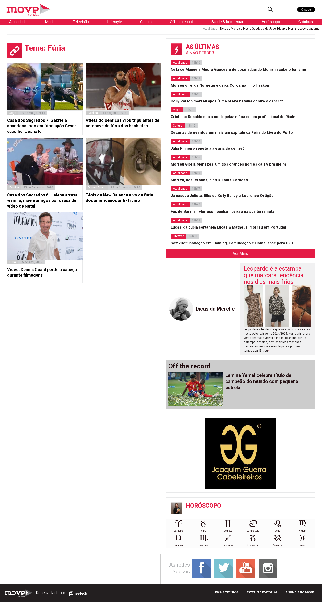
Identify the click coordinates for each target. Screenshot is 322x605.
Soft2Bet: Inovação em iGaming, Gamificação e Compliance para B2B (232, 243)
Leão (277, 530)
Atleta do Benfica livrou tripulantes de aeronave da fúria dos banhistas (122, 123)
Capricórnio (252, 545)
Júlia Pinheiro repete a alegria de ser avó (208, 148)
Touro (203, 530)
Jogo (12, 113)
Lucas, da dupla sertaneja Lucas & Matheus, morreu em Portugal (228, 227)
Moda (49, 22)
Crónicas (305, 22)
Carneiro (178, 530)
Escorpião (203, 545)
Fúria (12, 262)
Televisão (81, 22)
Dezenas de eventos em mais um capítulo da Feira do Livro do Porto (232, 132)
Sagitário (228, 545)
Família (14, 187)
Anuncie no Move (299, 592)
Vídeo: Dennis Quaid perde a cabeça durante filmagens (42, 272)
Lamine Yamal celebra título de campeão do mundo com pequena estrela (261, 381)
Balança (178, 545)
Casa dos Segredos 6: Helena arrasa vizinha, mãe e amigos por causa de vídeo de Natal (42, 200)
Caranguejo (252, 530)
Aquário (277, 545)
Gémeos (227, 530)
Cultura (146, 22)
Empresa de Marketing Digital (77, 593)
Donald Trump (97, 187)
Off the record (181, 22)
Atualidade (18, 22)
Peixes (302, 545)
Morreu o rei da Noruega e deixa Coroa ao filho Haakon (220, 85)
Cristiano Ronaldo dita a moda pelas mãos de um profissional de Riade (233, 117)
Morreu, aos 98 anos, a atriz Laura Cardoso (209, 180)
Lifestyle (114, 22)
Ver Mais (240, 253)
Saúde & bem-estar (227, 22)
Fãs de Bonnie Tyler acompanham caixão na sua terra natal (223, 211)
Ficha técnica (226, 592)
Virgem (302, 530)
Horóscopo (271, 22)
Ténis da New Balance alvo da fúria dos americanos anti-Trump (119, 197)
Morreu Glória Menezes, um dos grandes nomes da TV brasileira (228, 164)
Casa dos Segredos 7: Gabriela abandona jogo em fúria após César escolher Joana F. (41, 126)
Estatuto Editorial (261, 592)
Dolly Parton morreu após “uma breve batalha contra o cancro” (227, 101)
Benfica (93, 113)
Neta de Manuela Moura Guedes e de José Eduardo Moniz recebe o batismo (250, 28)
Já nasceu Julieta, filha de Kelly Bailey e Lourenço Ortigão (222, 195)
